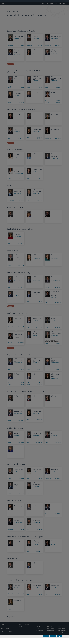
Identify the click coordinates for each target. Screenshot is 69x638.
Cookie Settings (46, 636)
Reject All (52, 636)
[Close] (67, 636)
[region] (34, 636)
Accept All (59, 636)
